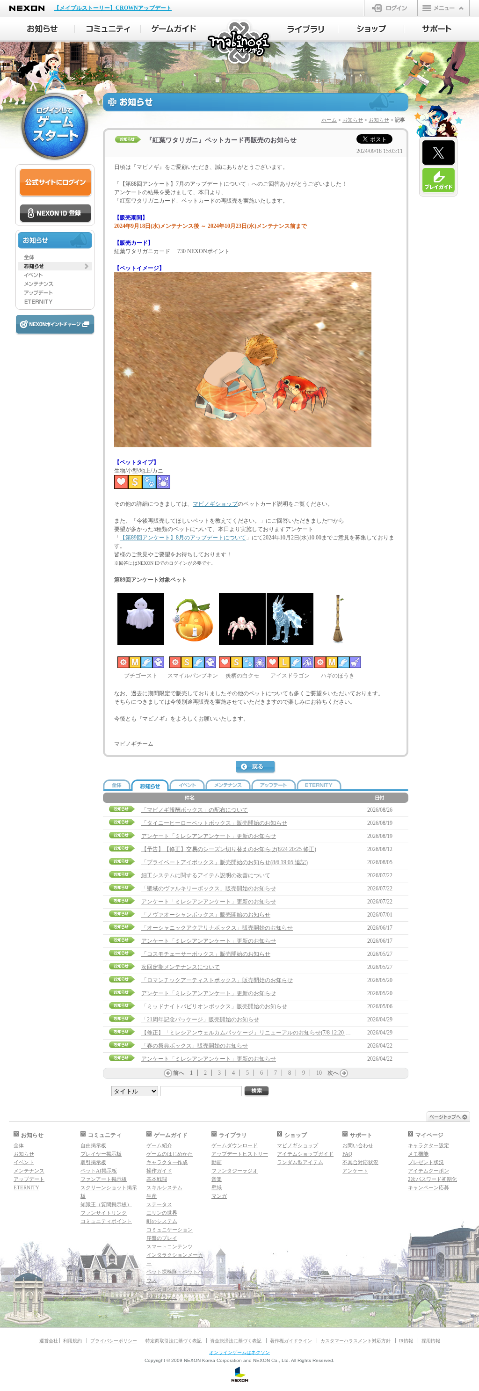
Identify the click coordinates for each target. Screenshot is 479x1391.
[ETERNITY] (55, 302)
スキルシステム (164, 1187)
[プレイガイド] (438, 181)
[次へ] (344, 1073)
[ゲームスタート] (55, 126)
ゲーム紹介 (159, 1145)
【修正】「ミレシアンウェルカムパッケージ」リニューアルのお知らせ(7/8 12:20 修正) (249, 1032)
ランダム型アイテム (300, 1162)
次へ (333, 1073)
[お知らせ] (42, 29)
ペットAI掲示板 (98, 1170)
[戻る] (256, 767)
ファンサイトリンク (103, 1213)
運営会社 (48, 1340)
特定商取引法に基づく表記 (173, 1340)
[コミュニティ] (108, 29)
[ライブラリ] (305, 29)
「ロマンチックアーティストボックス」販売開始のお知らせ (217, 980)
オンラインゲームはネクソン (239, 1352)
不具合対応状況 (360, 1162)
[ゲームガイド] (174, 29)
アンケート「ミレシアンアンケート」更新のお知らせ (208, 836)
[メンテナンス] (55, 284)
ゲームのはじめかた (169, 1154)
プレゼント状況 (426, 1162)
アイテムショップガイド (305, 1154)
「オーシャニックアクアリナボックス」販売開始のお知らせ (217, 928)
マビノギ (240, 43)
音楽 (216, 1179)
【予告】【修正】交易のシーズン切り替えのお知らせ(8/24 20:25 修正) (228, 849)
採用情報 (430, 1340)
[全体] (55, 257)
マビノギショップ (215, 504)
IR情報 (406, 1340)
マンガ (219, 1196)
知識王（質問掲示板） (106, 1204)
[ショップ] (371, 29)
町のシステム (161, 1221)
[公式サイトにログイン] (55, 182)
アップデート (29, 1179)
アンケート (355, 1170)
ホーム (329, 120)
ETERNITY (26, 1187)
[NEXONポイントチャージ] (54, 324)
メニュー (443, 8)
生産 (151, 1196)
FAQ (347, 1154)
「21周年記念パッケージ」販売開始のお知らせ (200, 1019)
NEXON (26, 8)
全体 (19, 1145)
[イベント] (55, 275)
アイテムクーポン (428, 1170)
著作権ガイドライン (291, 1340)
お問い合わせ (357, 1145)
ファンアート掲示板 (103, 1179)
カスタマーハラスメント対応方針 (355, 1340)
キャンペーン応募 (428, 1187)
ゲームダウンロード (234, 1145)
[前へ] (168, 1073)
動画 (216, 1162)
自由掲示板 (93, 1145)
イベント (24, 1162)
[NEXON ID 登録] (55, 214)
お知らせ (352, 120)
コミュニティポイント (106, 1221)
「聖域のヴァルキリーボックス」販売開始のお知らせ (208, 888)
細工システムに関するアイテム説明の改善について (205, 875)
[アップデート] (55, 293)
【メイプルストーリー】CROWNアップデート (113, 8)
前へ (178, 1073)
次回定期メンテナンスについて (180, 967)
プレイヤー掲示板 (101, 1154)
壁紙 (216, 1187)
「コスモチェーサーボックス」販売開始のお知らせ (205, 954)
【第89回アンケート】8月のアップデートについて (183, 537)
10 (319, 1073)
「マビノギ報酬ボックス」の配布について (194, 810)
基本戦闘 (156, 1179)
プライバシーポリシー (113, 1340)
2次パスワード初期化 (432, 1179)
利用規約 (72, 1340)
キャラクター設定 (428, 1145)
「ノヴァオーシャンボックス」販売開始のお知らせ (205, 914)
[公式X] (438, 153)
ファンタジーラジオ (234, 1170)
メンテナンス (29, 1170)
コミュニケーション (169, 1229)
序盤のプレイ (161, 1238)
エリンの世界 (161, 1213)
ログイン (390, 8)
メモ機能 (418, 1154)
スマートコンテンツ (169, 1246)
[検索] (256, 1091)
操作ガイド (159, 1170)
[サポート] (437, 29)
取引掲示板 (93, 1162)
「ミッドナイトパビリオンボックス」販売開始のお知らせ (214, 1006)
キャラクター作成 (167, 1162)
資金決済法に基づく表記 (235, 1340)
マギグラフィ (161, 1297)
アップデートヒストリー (239, 1154)
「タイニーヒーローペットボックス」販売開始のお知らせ (214, 823)
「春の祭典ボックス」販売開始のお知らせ (194, 1045)
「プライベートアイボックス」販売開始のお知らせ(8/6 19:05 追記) (224, 862)
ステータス (159, 1204)
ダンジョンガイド (167, 1288)
